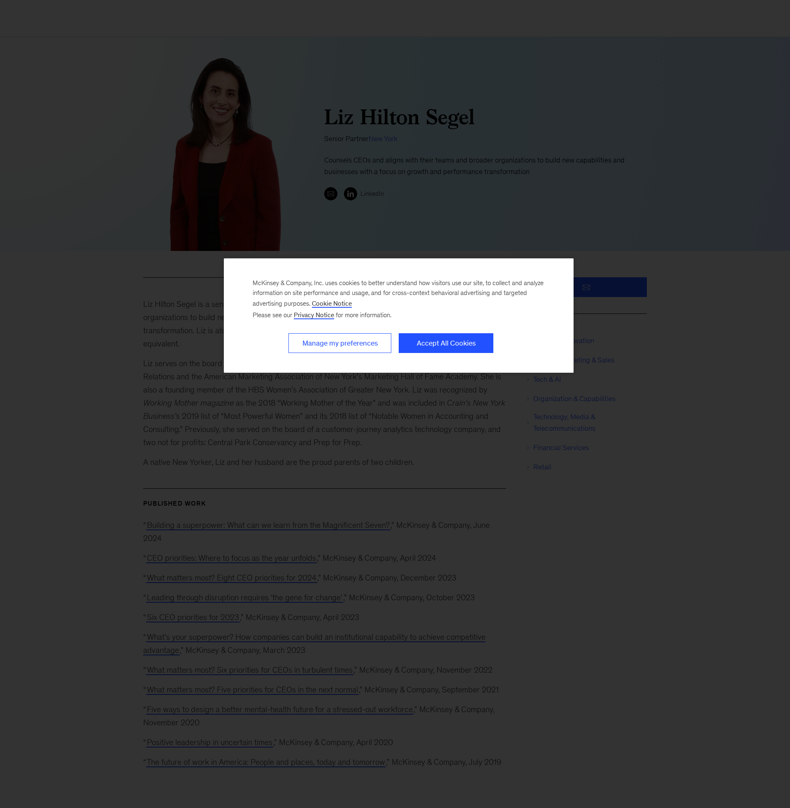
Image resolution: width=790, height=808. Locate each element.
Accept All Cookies (446, 343)
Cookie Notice (332, 303)
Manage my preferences (340, 343)
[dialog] (399, 315)
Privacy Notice (314, 314)
